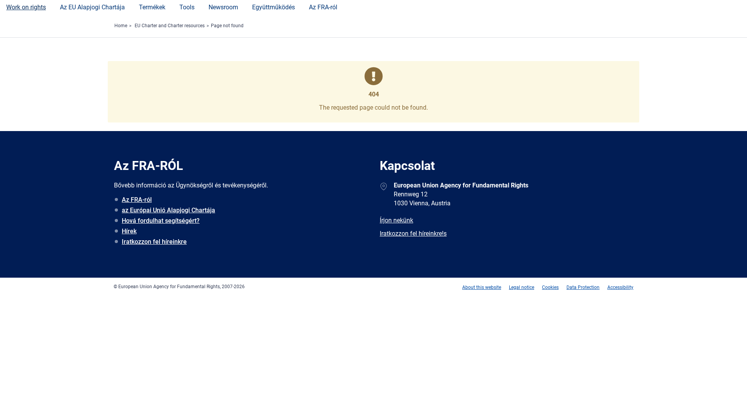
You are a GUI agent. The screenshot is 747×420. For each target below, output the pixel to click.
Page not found (227, 25)
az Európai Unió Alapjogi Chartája (168, 210)
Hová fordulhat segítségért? (161, 220)
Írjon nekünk (396, 220)
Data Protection (583, 287)
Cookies (550, 287)
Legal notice (521, 287)
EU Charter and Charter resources (170, 25)
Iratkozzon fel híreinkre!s (413, 233)
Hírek (129, 231)
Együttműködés (273, 7)
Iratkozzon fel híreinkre (154, 241)
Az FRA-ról (323, 7)
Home (120, 25)
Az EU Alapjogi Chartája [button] (92, 7)
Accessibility (620, 287)
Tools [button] (187, 7)
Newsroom (223, 7)
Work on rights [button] (26, 7)
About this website (481, 287)
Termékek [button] (152, 7)
